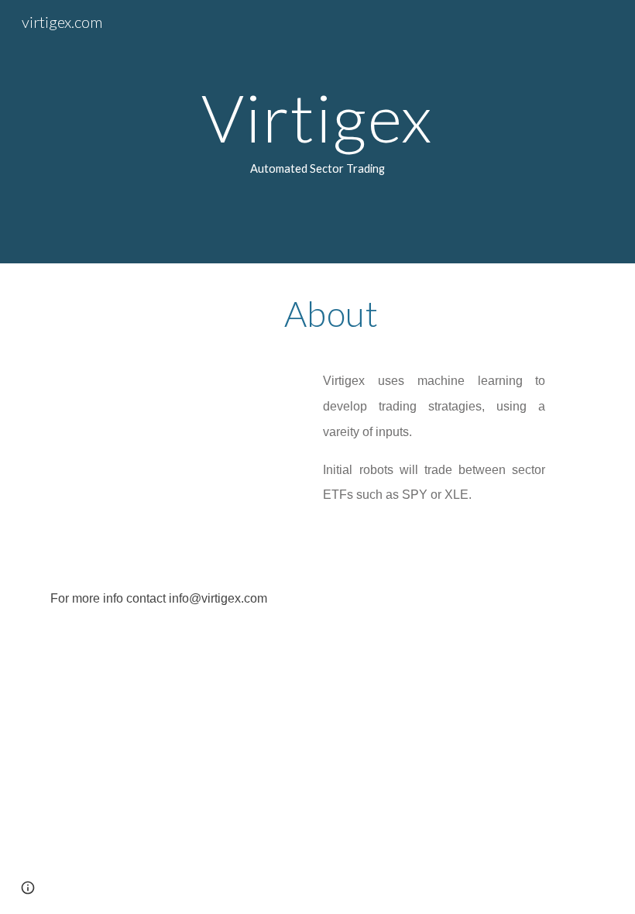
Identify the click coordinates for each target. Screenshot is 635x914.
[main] (318, 131)
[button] (28, 888)
